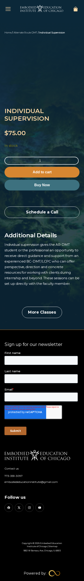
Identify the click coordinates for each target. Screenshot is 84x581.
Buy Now (42, 185)
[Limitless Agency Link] (42, 573)
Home (7, 32)
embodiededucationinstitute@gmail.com (31, 482)
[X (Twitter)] (19, 507)
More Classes (42, 312)
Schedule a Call (42, 212)
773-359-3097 (13, 476)
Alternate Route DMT (25, 32)
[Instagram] (29, 507)
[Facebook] (8, 507)
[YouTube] (39, 507)
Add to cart (42, 172)
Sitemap (53, 546)
